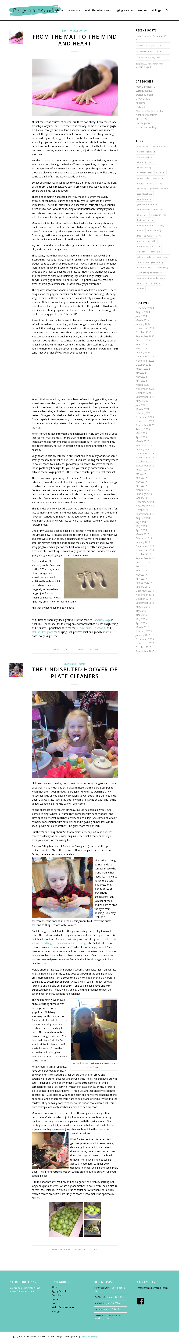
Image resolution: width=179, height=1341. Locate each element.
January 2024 (143, 324)
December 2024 (145, 308)
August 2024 (143, 312)
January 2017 (143, 586)
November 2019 (145, 457)
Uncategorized (144, 123)
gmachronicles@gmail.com (152, 1287)
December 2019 (145, 453)
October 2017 (143, 554)
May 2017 (141, 574)
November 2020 (145, 421)
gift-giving (141, 188)
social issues (162, 257)
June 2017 (141, 570)
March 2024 (142, 320)
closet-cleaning (144, 167)
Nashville (152, 241)
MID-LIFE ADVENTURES (74, 31)
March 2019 (142, 489)
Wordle (140, 288)
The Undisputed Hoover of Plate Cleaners (74, 673)
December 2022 (145, 356)
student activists (144, 267)
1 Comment (79, 1249)
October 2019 (143, 461)
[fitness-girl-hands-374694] (16, 37)
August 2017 (143, 562)
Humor (55, 1303)
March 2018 (142, 534)
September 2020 (145, 425)
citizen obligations (145, 162)
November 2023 (145, 328)
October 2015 (143, 647)
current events (144, 90)
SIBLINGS (141, 119)
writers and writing (146, 127)
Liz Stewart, (99, 628)
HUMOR (82, 663)
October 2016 (143, 598)
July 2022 (141, 372)
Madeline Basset (144, 235)
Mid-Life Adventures (63, 1307)
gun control (142, 214)
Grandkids (57, 1295)
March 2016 (142, 627)
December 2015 (145, 639)
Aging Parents (59, 1291)
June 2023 (141, 344)
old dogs (156, 246)
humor (140, 230)
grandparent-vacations (147, 204)
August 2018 (143, 518)
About (55, 1287)
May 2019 (141, 481)
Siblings (56, 1311)
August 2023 (143, 340)
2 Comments (79, 649)
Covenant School (145, 172)
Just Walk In (141, 51)
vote (139, 283)
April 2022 (141, 380)
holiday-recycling (145, 220)
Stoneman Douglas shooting (150, 262)
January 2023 (143, 352)
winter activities (152, 283)
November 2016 (145, 594)
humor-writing (154, 230)
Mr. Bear (139, 57)
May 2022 (141, 376)
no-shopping (143, 246)
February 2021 (144, 413)
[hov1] (16, 670)
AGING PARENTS (145, 86)
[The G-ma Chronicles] (35, 10)
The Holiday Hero (143, 36)
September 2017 (145, 558)
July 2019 (141, 473)
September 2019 (145, 465)
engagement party (146, 183)
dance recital (143, 178)
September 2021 (145, 396)
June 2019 (141, 477)
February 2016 (144, 631)
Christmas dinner (145, 157)
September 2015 (145, 651)
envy (160, 183)
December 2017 (145, 546)
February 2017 (144, 582)
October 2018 (143, 510)
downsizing (158, 178)
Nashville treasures (146, 114)
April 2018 (141, 530)
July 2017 (141, 566)
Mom (158, 235)
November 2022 (145, 360)
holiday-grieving (158, 214)
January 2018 (143, 542)
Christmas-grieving (146, 151)
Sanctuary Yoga (102, 620)
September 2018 (145, 514)
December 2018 (145, 502)
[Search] (167, 10)
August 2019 (143, 469)
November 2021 (145, 388)
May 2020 (141, 433)
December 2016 (145, 590)
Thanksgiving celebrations (149, 272)
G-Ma (95, 649)
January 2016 (143, 635)
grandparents (143, 209)
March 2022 (142, 384)
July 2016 (141, 610)
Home (55, 1299)
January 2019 (143, 498)
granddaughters (144, 94)
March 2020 (142, 441)
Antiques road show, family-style (149, 63)
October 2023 (143, 332)
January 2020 (143, 449)
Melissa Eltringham (42, 632)
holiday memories (145, 225)
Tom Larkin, (85, 628)
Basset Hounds (159, 146)
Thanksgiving (162, 267)
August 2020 (143, 429)
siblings (150, 257)
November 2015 (145, 643)
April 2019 (141, 485)
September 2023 (145, 336)
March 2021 (142, 409)
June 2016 (141, 614)
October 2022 (143, 364)
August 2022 (143, 368)
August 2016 (143, 606)
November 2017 (145, 550)
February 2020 (144, 445)
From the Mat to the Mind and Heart (75, 40)
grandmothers (144, 199)
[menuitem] (59, 10)
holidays (140, 102)
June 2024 (141, 316)
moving (140, 241)
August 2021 (143, 400)
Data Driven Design (90, 1336)
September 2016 (145, 602)
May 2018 (141, 526)
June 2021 (141, 405)
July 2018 (141, 522)
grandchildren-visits (159, 188)
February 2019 (144, 493)
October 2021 (143, 392)
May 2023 (141, 348)
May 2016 (141, 619)
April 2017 (141, 578)
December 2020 (145, 417)
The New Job (141, 45)
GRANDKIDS (70, 663)
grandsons (158, 209)
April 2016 (141, 623)
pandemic (155, 251)
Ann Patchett (143, 146)
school (140, 257)
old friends (142, 251)
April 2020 (141, 437)
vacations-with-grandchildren (151, 278)
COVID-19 (160, 172)
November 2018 (145, 506)
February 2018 (144, 538)
